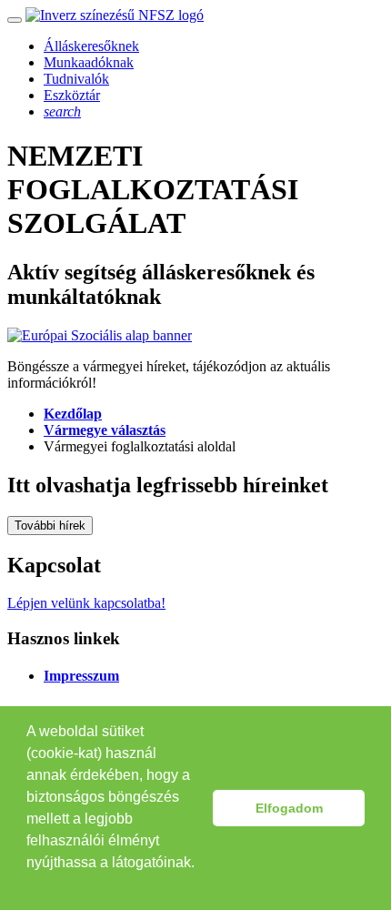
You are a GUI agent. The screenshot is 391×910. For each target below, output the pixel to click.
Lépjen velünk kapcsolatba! (86, 603)
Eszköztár (72, 95)
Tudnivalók (76, 78)
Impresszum (81, 675)
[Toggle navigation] (14, 20)
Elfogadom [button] (289, 808)
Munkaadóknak (89, 62)
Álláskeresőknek (91, 46)
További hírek (50, 525)
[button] (29, 886)
